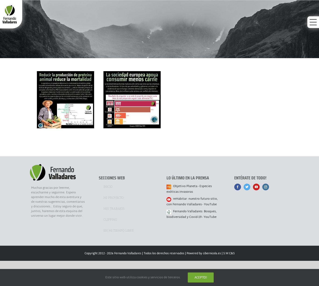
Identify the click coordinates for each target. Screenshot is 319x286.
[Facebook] (237, 187)
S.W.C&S (229, 253)
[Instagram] (265, 187)
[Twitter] (247, 187)
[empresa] (65, 99)
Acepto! (201, 277)
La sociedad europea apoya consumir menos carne (132, 92)
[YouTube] (256, 187)
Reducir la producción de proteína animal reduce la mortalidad (65, 89)
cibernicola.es (212, 253)
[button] (313, 22)
